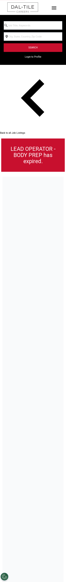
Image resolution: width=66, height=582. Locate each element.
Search (33, 47)
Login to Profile (33, 56)
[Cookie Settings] (4, 576)
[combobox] (33, 25)
